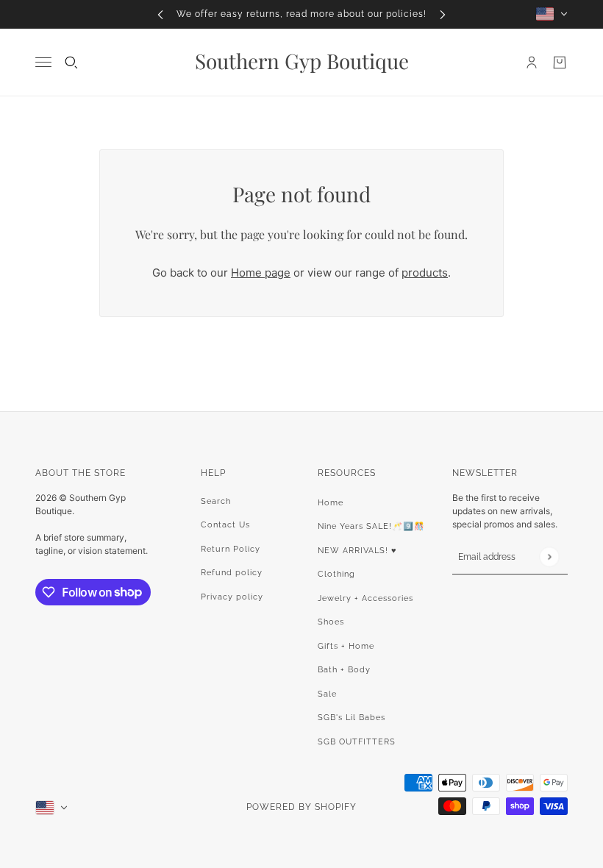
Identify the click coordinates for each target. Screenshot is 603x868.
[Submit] (549, 556)
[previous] (160, 14)
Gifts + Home (346, 646)
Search (216, 501)
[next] (442, 14)
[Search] (71, 62)
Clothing (336, 574)
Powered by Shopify (301, 807)
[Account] (532, 62)
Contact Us (225, 525)
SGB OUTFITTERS (357, 742)
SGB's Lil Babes (351, 717)
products (425, 273)
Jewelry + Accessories (365, 598)
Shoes (331, 622)
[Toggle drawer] (43, 62)
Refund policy (232, 572)
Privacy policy (232, 597)
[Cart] (560, 62)
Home (330, 503)
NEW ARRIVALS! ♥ (357, 550)
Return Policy (230, 549)
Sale (327, 694)
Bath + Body (344, 670)
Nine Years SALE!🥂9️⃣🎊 (371, 526)
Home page (260, 273)
